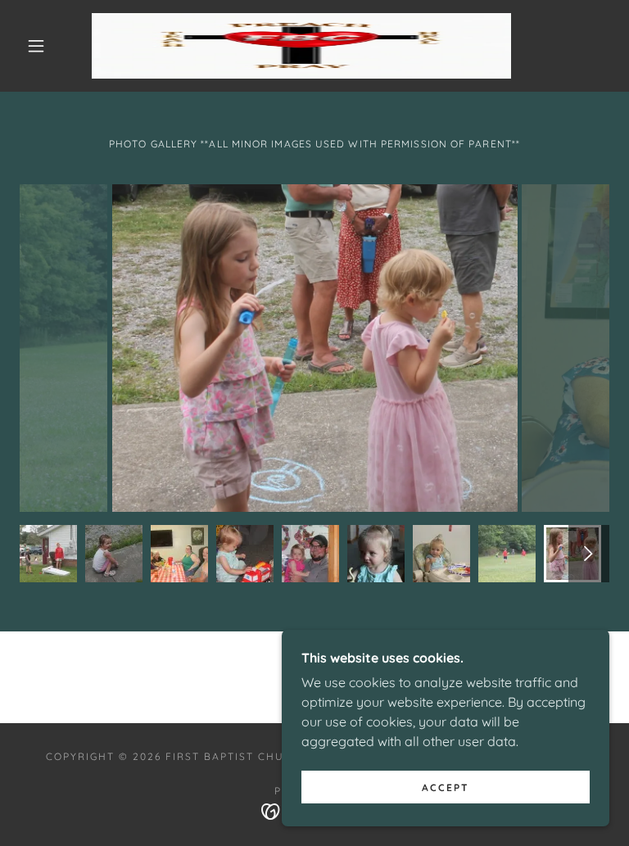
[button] (36, 45)
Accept (445, 787)
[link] (301, 46)
